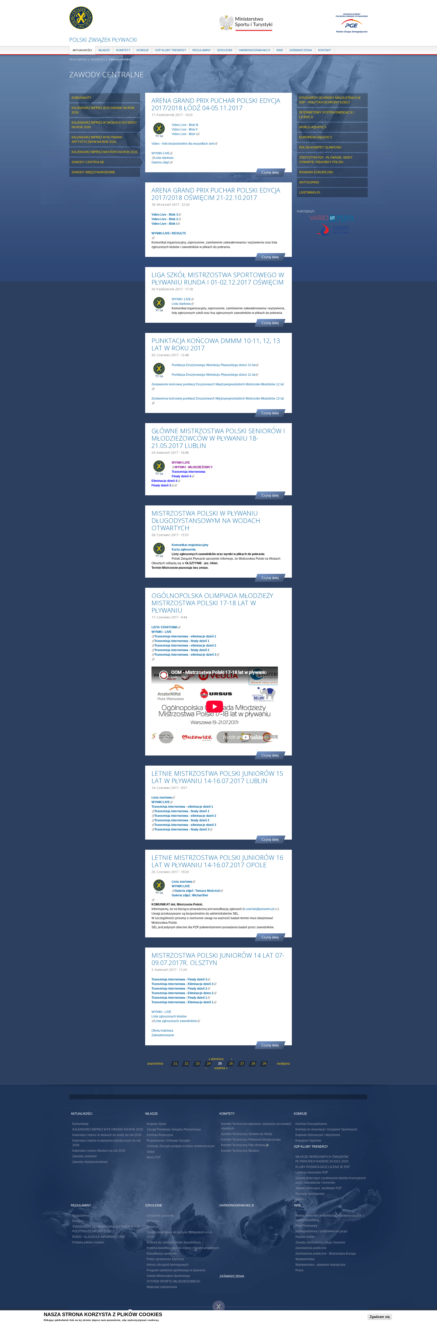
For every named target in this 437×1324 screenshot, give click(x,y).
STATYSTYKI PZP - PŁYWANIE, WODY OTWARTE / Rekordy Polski (326, 160)
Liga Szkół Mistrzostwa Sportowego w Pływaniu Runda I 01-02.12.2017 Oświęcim (217, 278)
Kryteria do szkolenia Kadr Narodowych (174, 1242)
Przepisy (78, 1221)
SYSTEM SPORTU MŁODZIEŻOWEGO (173, 1281)
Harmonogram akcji (254, 50)
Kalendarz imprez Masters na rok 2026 (105, 152)
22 (186, 1063)
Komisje (143, 50)
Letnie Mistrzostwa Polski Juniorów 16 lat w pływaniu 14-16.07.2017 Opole (217, 861)
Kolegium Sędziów (308, 1140)
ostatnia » (221, 1068)
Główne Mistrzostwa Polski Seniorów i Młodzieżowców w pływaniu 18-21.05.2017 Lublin (218, 438)
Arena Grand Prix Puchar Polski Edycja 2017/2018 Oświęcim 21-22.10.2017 (215, 194)
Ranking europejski (316, 172)
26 (231, 1063)
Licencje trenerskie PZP (311, 1172)
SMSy (299, 1199)
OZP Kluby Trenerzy (170, 50)
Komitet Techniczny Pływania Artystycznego (251, 1139)
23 (198, 1063)
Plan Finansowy (306, 1225)
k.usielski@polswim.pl (260, 909)
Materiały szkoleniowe (162, 1287)
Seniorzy (153, 1221)
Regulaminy (201, 50)
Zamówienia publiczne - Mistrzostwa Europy (325, 1253)
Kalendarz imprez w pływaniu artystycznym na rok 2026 (97, 140)
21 (175, 1063)
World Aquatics (312, 127)
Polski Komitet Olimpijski (320, 147)
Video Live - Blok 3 (166, 214)
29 (264, 1063)
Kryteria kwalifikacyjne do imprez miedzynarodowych (183, 1248)
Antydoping (309, 182)
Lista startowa (164, 158)
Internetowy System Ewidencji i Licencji (326, 115)
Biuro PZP (154, 1157)
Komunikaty (81, 98)
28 (253, 1063)
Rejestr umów (304, 1237)
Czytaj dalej (270, 172)
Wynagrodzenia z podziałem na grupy (321, 1231)
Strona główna (78, 59)
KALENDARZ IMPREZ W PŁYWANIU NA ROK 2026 (103, 110)
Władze (104, 50)
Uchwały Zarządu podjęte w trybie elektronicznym (181, 1146)
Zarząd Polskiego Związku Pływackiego (174, 1129)
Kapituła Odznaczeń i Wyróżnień (317, 1135)
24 (209, 1063)
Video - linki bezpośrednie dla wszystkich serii (184, 143)
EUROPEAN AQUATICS (315, 137)
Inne (279, 50)
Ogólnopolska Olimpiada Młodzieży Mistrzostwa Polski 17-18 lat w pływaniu (212, 602)
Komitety (123, 50)
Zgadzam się (380, 1317)
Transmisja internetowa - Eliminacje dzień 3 (183, 984)
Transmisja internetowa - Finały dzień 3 (180, 979)
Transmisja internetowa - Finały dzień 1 (180, 997)
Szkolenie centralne (160, 1215)
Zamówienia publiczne (310, 1248)
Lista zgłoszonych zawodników (177, 1021)
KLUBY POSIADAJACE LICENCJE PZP (322, 1167)
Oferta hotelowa (162, 1030)
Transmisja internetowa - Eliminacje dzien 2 (183, 993)
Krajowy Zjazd (156, 1124)
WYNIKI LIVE (161, 153)
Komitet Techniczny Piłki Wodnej (245, 1145)
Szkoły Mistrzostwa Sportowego (168, 1276)
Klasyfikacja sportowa (162, 1253)
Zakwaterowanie (162, 1035)
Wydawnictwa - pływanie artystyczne (320, 1264)
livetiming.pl (310, 192)
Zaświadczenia (300, 50)
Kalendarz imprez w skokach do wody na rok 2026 (104, 125)
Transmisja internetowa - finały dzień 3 (183, 829)
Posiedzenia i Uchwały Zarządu (168, 1140)
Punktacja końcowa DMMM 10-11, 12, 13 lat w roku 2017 (215, 344)
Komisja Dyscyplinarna (311, 1124)
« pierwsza (216, 1059)
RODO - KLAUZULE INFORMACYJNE (98, 1237)
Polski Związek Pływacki (103, 39)
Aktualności (82, 50)
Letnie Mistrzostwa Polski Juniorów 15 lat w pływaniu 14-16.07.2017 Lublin (217, 777)
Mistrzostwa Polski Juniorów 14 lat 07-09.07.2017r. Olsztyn (217, 959)
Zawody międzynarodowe (93, 172)
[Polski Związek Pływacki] (81, 27)
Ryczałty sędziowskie (310, 1194)
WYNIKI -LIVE (183, 299)
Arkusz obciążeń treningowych (168, 1264)
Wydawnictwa (304, 1259)
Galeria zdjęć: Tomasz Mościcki (199, 891)
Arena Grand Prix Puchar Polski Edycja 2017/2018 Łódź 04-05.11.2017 (215, 104)
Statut (151, 1151)
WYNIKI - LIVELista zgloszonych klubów (169, 1016)
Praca (299, 1270)
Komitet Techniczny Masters (240, 1150)
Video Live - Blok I (165, 223)
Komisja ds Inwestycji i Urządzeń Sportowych (326, 1129)
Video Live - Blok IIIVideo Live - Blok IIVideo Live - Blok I (186, 129)
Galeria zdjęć (162, 162)
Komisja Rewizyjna (160, 1135)
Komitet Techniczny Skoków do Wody (246, 1134)
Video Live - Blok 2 (166, 219)
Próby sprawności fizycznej (165, 1259)
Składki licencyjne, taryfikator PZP (318, 1188)
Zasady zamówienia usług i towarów (320, 1242)
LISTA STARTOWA (166, 627)
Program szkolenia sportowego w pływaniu (176, 1270)
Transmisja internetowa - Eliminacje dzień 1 (183, 1002)
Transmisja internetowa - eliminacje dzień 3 (187, 654)
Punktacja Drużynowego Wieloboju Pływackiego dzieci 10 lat (215, 365)
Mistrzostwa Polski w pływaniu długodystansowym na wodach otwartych (205, 520)
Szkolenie (224, 50)
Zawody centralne (120, 59)
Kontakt (324, 50)
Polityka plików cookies (88, 1242)
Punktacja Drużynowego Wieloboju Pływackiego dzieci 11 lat (215, 374)
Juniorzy (152, 1226)
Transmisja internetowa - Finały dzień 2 (180, 988)
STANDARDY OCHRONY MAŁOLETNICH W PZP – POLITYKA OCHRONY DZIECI (329, 100)
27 (242, 1063)
